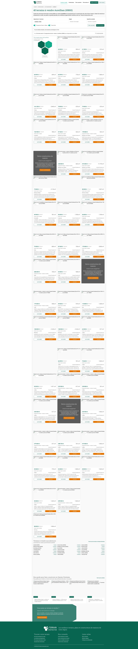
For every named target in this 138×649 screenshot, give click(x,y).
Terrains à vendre (63, 2)
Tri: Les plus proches (99, 33)
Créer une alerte (91, 25)
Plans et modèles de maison (63, 640)
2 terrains (79, 545)
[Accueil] (37, 2)
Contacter (74, 59)
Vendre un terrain (94, 2)
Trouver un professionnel (45, 170)
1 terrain (54, 545)
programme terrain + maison (42, 25)
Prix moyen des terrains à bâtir (40, 640)
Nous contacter (85, 636)
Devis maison (102, 2)
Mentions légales (85, 638)
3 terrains (54, 549)
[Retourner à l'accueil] (45, 629)
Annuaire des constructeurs (39, 641)
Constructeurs (71, 2)
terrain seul (53, 25)
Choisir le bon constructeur (63, 641)
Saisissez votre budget (74, 21)
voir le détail (63, 59)
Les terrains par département (39, 638)
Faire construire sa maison (63, 636)
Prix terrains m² (86, 2)
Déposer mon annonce (42, 617)
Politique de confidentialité (87, 640)
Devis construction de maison (63, 638)
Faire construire (78, 2)
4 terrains (103, 545)
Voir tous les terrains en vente (39, 636)
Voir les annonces (100, 25)
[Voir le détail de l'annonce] (69, 48)
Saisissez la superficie (92, 21)
